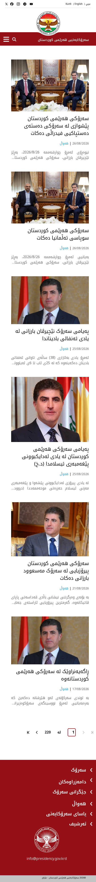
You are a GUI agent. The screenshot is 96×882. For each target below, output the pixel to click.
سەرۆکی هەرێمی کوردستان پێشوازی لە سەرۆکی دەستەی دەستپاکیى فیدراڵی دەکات (56, 126)
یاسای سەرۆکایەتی (66, 814)
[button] (82, 768)
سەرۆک (78, 770)
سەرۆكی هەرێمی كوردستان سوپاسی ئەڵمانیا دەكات (58, 234)
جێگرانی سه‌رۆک (69, 792)
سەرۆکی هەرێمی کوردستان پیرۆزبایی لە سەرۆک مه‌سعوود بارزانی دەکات (56, 571)
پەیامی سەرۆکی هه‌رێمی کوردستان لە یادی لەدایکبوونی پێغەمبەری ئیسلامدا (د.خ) (55, 457)
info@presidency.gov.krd (47, 858)
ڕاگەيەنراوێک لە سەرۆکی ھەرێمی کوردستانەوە (52, 675)
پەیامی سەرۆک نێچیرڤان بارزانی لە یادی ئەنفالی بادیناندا (52, 335)
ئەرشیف (77, 824)
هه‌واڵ (64, 143)
